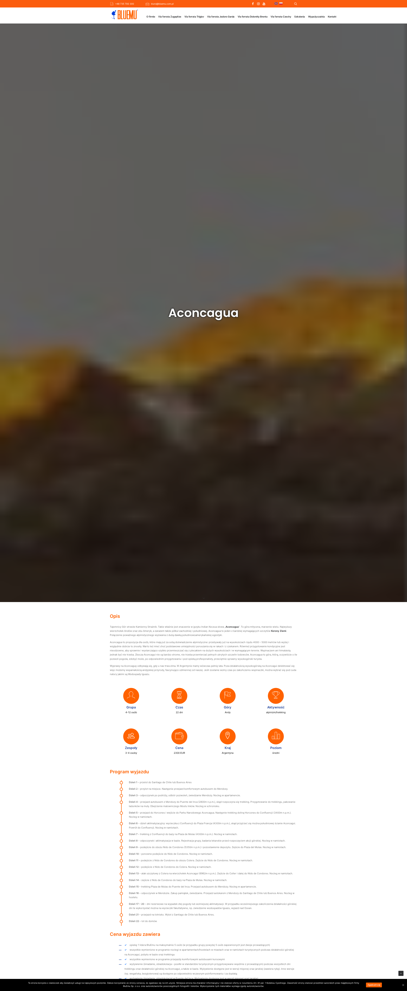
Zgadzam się (374, 985)
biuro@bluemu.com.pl (162, 3)
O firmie (150, 16)
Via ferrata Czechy (281, 16)
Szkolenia (299, 16)
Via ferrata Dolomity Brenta (253, 16)
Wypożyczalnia (316, 16)
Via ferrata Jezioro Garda (221, 16)
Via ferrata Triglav (194, 16)
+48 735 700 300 (124, 3)
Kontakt (332, 16)
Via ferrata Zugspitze (169, 16)
